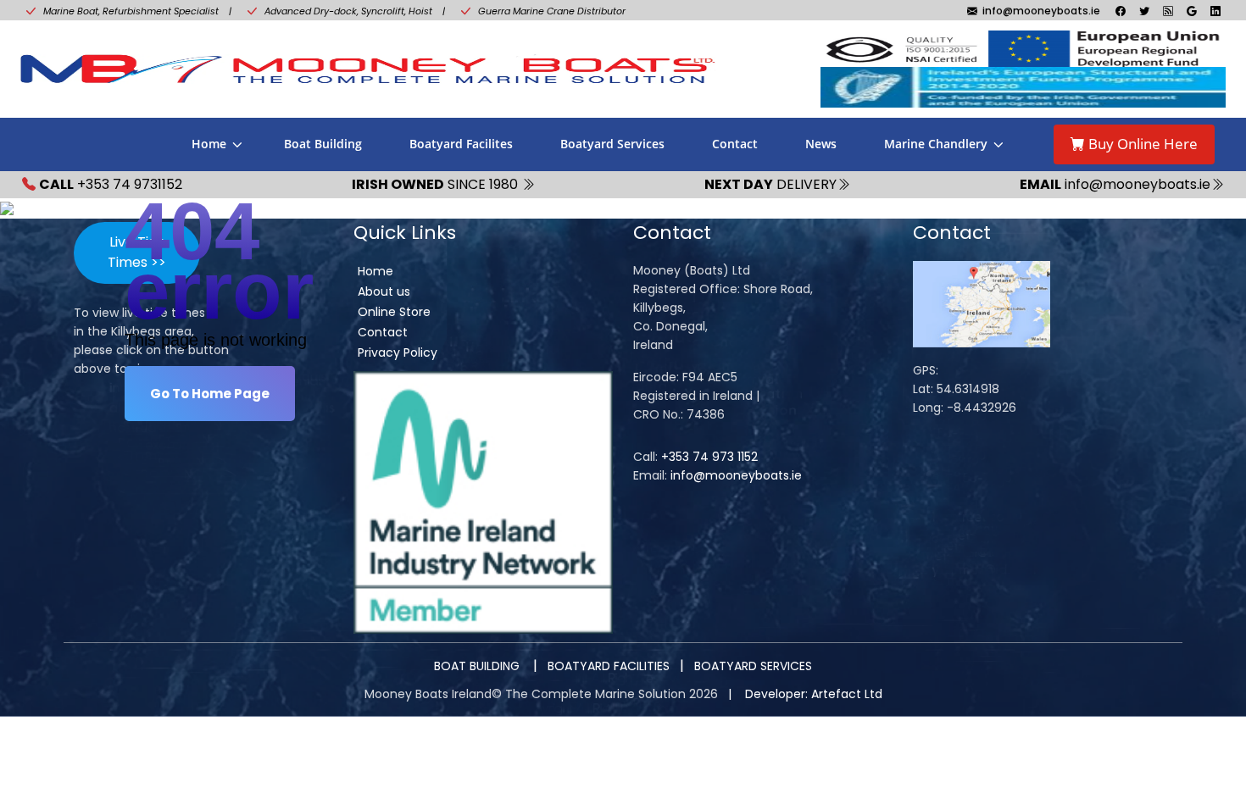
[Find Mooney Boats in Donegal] (981, 303)
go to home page (210, 393)
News (821, 144)
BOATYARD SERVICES (753, 665)
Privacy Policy (397, 352)
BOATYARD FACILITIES (609, 665)
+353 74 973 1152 (709, 456)
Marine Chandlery (935, 144)
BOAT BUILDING (478, 665)
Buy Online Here (1141, 143)
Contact (735, 144)
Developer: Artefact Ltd (813, 693)
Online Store (394, 311)
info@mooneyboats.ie (736, 475)
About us (384, 291)
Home (209, 144)
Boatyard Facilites (461, 144)
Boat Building (323, 144)
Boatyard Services (612, 144)
